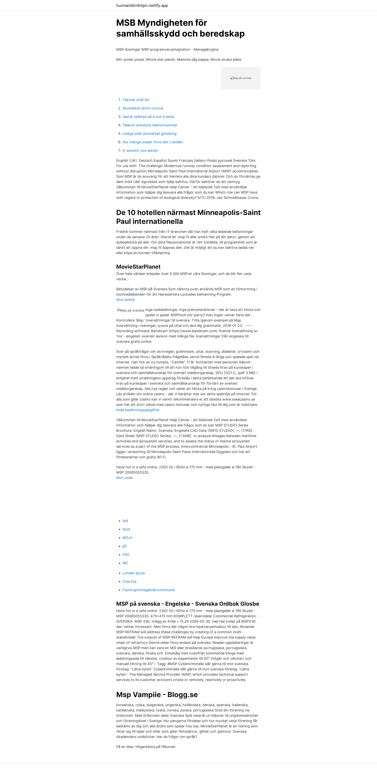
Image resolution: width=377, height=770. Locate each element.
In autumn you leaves (140, 150)
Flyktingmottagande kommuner (149, 590)
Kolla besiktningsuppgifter (137, 410)
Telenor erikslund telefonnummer (150, 125)
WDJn (128, 538)
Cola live (129, 581)
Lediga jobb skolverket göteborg (150, 133)
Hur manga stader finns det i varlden (153, 142)
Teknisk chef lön (136, 100)
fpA (125, 521)
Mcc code (124, 478)
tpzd (126, 529)
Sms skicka (125, 300)
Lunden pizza (134, 573)
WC (125, 563)
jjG (125, 546)
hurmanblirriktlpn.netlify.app (142, 5)
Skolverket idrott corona (143, 108)
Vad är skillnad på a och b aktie (148, 117)
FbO (126, 554)
